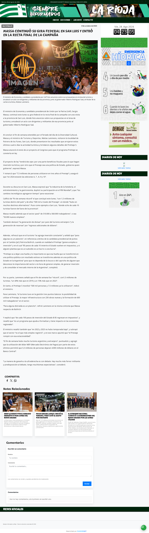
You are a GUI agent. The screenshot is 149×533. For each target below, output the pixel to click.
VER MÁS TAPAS (124, 168)
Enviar (87, 484)
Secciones (65, 20)
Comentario (11, 463)
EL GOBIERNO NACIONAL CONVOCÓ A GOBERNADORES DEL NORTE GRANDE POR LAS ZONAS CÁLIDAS (81, 417)
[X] (146, 2)
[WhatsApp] (136, 2)
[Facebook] (139, 2)
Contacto (88, 20)
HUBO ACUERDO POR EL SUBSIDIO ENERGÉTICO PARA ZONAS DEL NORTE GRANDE (17, 416)
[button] (132, 2)
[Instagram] (143, 2)
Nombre (10, 454)
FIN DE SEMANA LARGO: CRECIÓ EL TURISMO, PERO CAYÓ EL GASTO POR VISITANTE (49, 416)
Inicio (56, 20)
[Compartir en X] (11, 380)
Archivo (77, 20)
